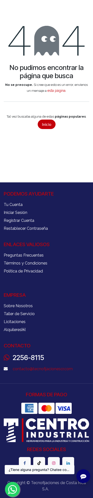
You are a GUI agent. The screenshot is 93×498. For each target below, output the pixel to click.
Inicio (46, 124)
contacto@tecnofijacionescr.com (43, 368)
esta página (56, 91)
